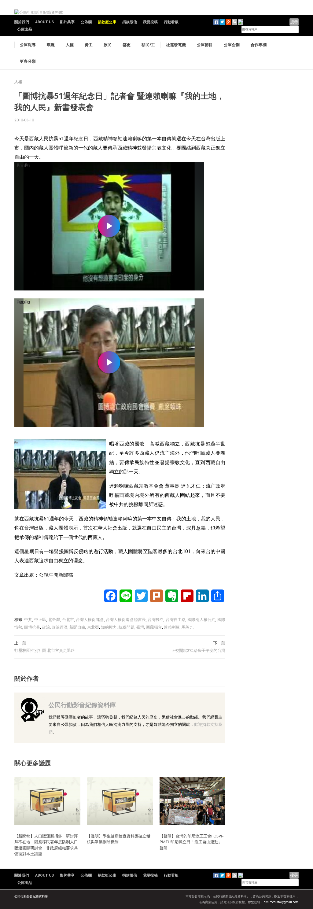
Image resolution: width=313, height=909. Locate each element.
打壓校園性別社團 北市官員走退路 (44, 650)
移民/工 (148, 44)
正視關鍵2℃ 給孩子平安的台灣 (198, 650)
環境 (51, 44)
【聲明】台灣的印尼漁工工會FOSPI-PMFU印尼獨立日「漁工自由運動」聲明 (191, 842)
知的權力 (109, 627)
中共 (28, 619)
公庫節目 (205, 44)
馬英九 (187, 627)
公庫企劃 (232, 44)
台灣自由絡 (176, 619)
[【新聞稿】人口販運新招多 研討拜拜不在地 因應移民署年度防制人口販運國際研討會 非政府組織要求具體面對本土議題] (47, 801)
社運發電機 (176, 44)
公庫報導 (28, 44)
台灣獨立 (156, 619)
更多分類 (28, 61)
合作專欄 (259, 44)
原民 (108, 44)
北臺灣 (54, 619)
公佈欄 (86, 22)
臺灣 (140, 627)
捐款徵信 (129, 22)
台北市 (68, 619)
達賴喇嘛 (172, 627)
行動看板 (171, 22)
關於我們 (21, 22)
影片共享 (67, 22)
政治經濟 (60, 627)
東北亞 (93, 627)
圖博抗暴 (32, 627)
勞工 (89, 44)
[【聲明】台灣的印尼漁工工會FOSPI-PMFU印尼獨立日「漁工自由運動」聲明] (193, 801)
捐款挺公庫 (107, 22)
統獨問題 (126, 627)
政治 (46, 627)
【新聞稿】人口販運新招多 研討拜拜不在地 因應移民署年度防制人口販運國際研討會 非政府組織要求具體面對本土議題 (46, 845)
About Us (44, 22)
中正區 (40, 619)
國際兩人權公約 (201, 619)
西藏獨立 (154, 627)
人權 (70, 44)
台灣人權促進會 (90, 619)
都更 (127, 44)
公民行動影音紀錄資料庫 (82, 705)
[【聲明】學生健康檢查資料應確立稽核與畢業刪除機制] (120, 801)
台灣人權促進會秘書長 (126, 619)
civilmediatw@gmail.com (281, 902)
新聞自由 (77, 627)
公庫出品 (24, 29)
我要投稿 (150, 22)
